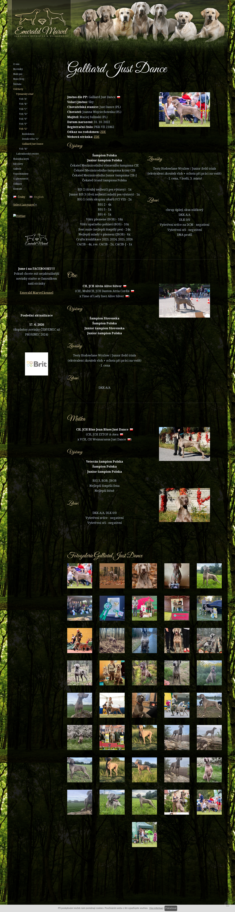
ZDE (103, 132)
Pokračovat (170, 908)
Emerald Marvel (105, 22)
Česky (21, 197)
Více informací (156, 908)
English (39, 197)
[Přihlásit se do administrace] (227, 904)
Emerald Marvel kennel (36, 293)
